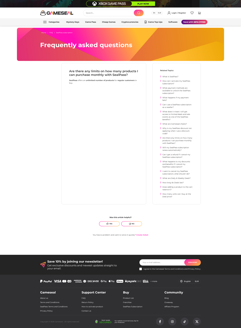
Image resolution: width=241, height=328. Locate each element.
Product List (128, 298)
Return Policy (88, 302)
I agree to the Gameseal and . (172, 269)
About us (44, 298)
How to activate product (92, 306)
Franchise (127, 302)
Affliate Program (171, 306)
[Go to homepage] (57, 13)
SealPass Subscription (132, 306)
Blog (166, 298)
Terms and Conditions (174, 269)
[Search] (139, 13)
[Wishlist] (192, 13)
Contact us (86, 311)
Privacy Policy (194, 269)
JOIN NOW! (192, 262)
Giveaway (168, 302)
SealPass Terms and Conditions (54, 306)
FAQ (83, 298)
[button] (199, 13)
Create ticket (142, 235)
